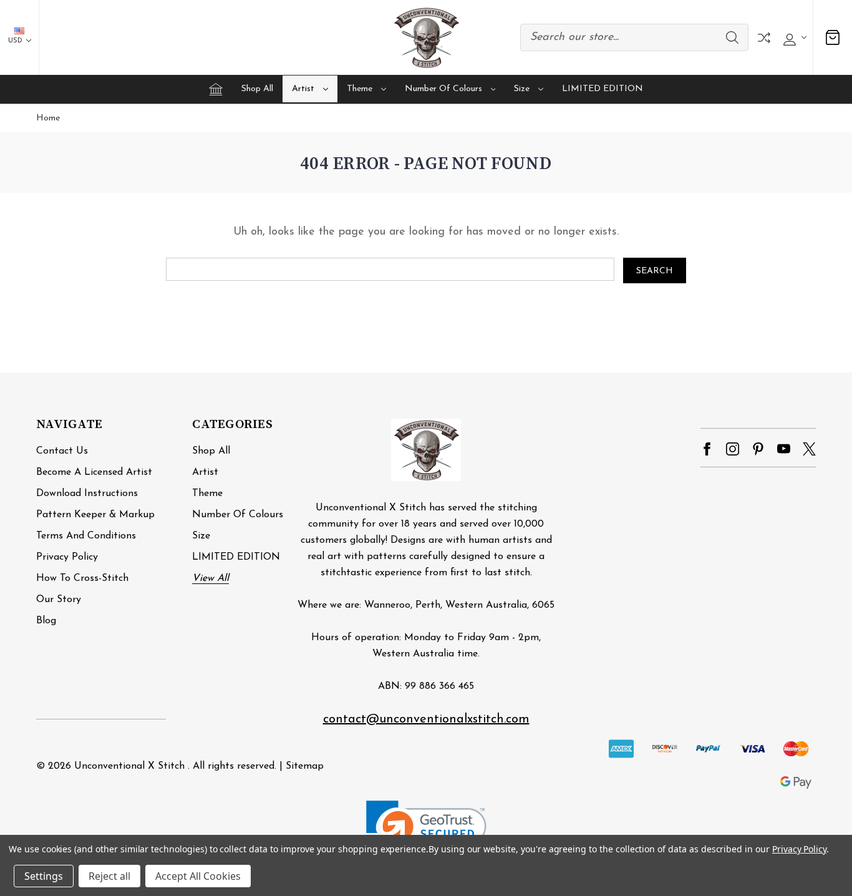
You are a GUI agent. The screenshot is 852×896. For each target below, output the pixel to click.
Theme (359, 89)
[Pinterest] (758, 448)
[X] (809, 448)
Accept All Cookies (198, 876)
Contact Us (62, 451)
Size (522, 89)
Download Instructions (87, 494)
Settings (43, 876)
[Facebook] (707, 448)
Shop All (257, 89)
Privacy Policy (67, 557)
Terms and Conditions (86, 536)
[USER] (793, 37)
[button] (426, 830)
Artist (303, 89)
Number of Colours (443, 89)
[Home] (216, 89)
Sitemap (305, 766)
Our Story (58, 600)
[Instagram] (732, 448)
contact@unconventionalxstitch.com (426, 719)
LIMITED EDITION (602, 89)
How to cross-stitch (82, 578)
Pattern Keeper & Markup (95, 515)
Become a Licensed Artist (94, 472)
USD (16, 40)
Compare (764, 37)
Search (732, 37)
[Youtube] (783, 448)
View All (210, 578)
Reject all (109, 876)
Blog (46, 621)
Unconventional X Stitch (129, 766)
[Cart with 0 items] (832, 37)
